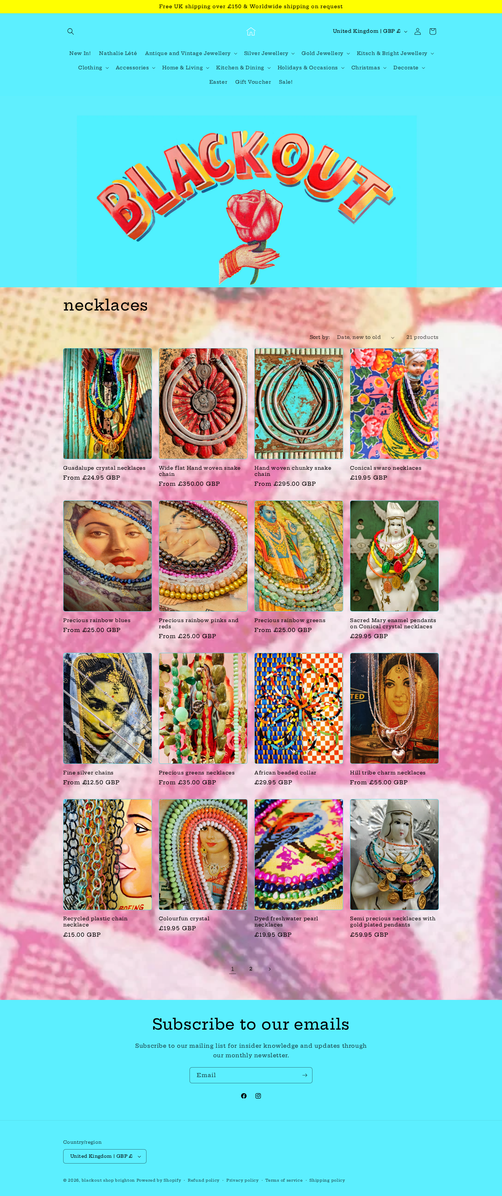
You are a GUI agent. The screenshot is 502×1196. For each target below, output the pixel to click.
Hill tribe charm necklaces (388, 773)
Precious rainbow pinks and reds (199, 623)
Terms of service (284, 1180)
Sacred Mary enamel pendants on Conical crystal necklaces (393, 623)
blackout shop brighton (108, 1180)
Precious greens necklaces (197, 773)
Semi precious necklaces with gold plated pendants (392, 922)
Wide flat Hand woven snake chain (200, 471)
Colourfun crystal (184, 919)
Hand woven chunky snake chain (292, 471)
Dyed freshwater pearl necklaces (286, 922)
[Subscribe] (304, 1075)
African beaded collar (285, 773)
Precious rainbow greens (289, 620)
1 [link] (232, 968)
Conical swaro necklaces (385, 468)
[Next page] (269, 969)
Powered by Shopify (159, 1180)
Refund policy (204, 1180)
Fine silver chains (88, 773)
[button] (70, 31)
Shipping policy (327, 1180)
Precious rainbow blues (97, 620)
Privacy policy (242, 1180)
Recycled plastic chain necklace (95, 922)
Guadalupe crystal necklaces (104, 468)
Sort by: (320, 337)
